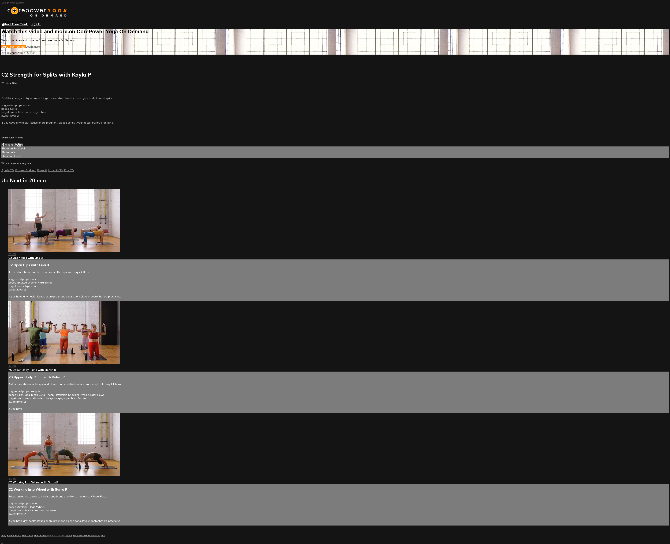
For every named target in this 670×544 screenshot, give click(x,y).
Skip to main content (12, 2)
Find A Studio (14, 535)
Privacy (51, 535)
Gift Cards (27, 535)
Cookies (61, 535)
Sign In (36, 24)
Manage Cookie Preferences (82, 535)
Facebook (7, 144)
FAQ (3, 535)
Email (20, 144)
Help (37, 535)
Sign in (31, 53)
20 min (5, 83)
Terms (43, 535)
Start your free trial (13, 46)
